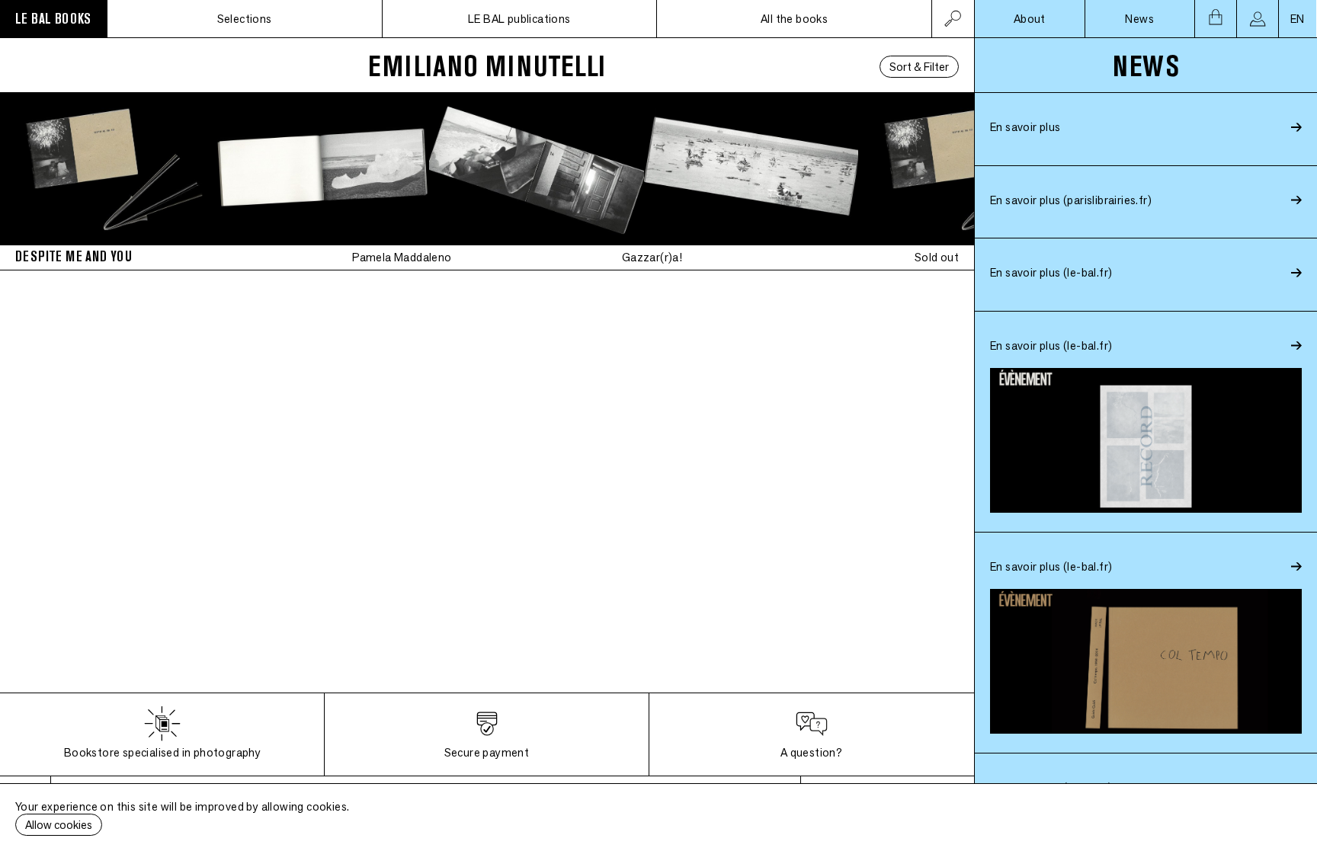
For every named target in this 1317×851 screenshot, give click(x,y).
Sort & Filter (919, 66)
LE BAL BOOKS (53, 18)
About (1030, 18)
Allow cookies (58, 824)
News (1139, 18)
